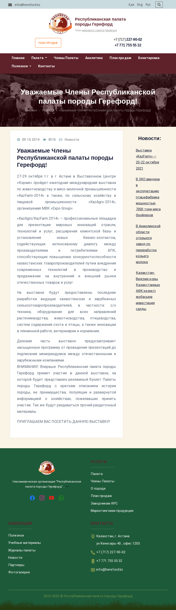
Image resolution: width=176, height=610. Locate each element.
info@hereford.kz (27, 5)
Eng (140, 4)
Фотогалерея (19, 572)
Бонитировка (149, 58)
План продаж (48, 43)
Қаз (131, 4)
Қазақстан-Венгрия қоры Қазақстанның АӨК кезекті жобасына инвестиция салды (148, 291)
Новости (72, 139)
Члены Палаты (66, 58)
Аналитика (94, 58)
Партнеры (16, 565)
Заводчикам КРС (104, 503)
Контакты (46, 66)
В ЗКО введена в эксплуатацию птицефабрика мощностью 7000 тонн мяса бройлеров (148, 197)
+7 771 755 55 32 (128, 45)
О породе (98, 488)
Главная (18, 58)
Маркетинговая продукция (112, 511)
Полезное (20, 66)
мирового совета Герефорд (99, 30)
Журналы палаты (22, 550)
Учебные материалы (24, 543)
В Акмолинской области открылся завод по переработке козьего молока (148, 244)
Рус (148, 4)
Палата (37, 58)
